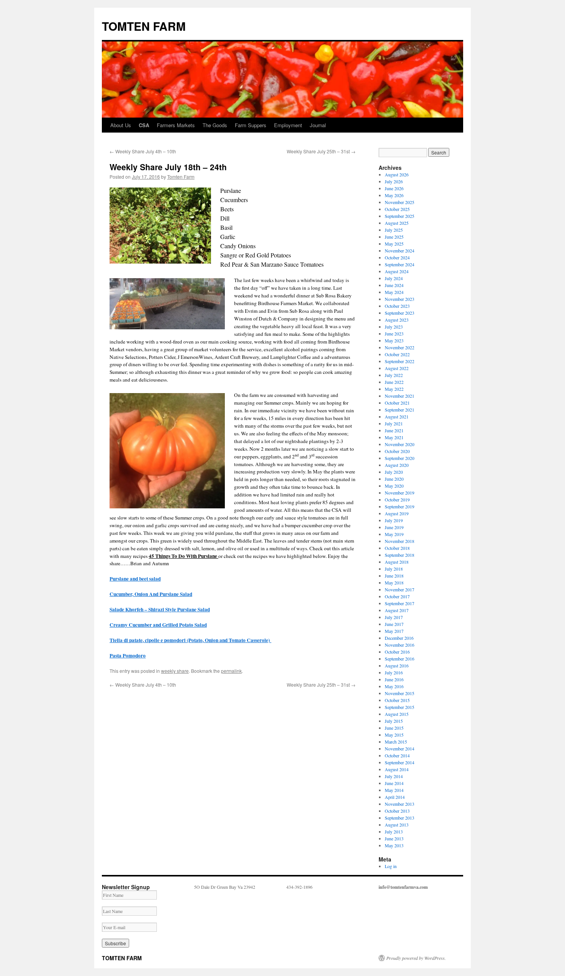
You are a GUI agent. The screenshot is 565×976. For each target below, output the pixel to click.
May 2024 (394, 292)
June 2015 (394, 728)
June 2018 (394, 576)
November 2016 (399, 645)
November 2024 (399, 250)
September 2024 (399, 264)
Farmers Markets (176, 125)
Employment (288, 125)
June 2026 (394, 188)
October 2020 (397, 451)
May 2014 (394, 790)
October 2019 (397, 499)
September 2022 (399, 361)
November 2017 (399, 589)
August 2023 (397, 320)
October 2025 (397, 209)
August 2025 (397, 223)
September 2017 (399, 603)
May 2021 (394, 437)
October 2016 (397, 652)
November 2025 (399, 202)
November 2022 (399, 347)
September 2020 (399, 458)
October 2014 (397, 755)
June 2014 (394, 783)
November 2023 (399, 299)
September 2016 (399, 659)
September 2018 (399, 555)
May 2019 (394, 534)
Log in (391, 866)
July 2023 (394, 327)
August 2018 (397, 562)
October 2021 (397, 403)
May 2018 (394, 582)
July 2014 (394, 776)
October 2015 (397, 700)
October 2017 (397, 596)
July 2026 (394, 181)
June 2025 (394, 237)
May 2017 (394, 631)
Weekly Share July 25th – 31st (321, 151)
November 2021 (399, 396)
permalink (231, 670)
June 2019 (394, 527)
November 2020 (399, 444)
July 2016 (394, 672)
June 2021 (394, 430)
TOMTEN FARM (144, 26)
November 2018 (399, 541)
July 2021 (394, 423)
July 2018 (394, 569)
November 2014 (399, 748)
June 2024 (394, 285)
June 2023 (394, 333)
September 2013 (399, 818)
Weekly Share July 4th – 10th (143, 151)
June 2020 (394, 479)
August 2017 (397, 610)
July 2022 (394, 375)
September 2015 (399, 707)
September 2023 (399, 313)
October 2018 (397, 548)
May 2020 (394, 486)
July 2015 (394, 721)
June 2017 (394, 624)
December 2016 (399, 638)
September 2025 (399, 216)
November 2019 (399, 493)
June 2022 (394, 382)
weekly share (175, 670)
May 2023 (394, 340)
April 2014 (395, 797)
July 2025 (394, 230)
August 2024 (397, 271)
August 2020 (397, 465)
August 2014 (397, 769)
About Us (120, 125)
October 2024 (397, 257)
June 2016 (394, 679)
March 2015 (396, 742)
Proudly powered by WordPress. (416, 958)
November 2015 (399, 693)
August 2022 (397, 368)
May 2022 (394, 389)
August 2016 (397, 665)
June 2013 (394, 838)
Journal (318, 125)
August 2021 (397, 416)
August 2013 (397, 825)
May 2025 (394, 244)
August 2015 (397, 714)
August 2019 (397, 513)
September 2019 (399, 506)
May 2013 (394, 845)
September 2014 (399, 762)
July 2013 (394, 831)
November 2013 (399, 804)
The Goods (215, 125)
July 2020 (394, 472)
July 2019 (394, 520)
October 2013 (397, 811)
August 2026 (397, 174)
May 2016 (394, 686)
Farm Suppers (250, 125)
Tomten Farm (180, 176)
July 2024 (394, 278)
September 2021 (399, 410)
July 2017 (394, 617)
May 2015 (394, 735)
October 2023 (397, 306)
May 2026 (394, 195)
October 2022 (397, 354)
